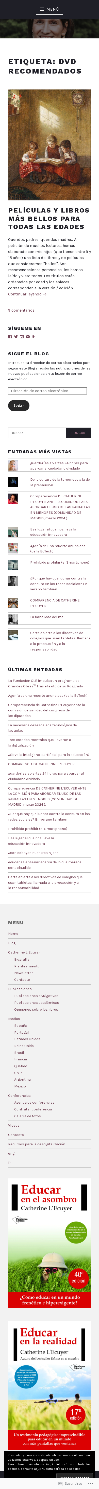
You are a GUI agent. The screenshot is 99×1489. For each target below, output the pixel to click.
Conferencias (19, 1096)
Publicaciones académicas (36, 1003)
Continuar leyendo (27, 294)
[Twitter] (16, 337)
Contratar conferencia (33, 1109)
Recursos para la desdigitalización (36, 1144)
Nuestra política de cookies (61, 1469)
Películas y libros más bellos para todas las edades (49, 218)
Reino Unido (24, 1046)
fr (9, 1162)
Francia (20, 1059)
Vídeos (14, 1125)
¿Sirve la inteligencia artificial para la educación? (49, 755)
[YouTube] (28, 337)
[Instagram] (22, 337)
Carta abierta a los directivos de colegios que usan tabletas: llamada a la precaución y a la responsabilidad (45, 882)
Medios (14, 1019)
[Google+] (34, 337)
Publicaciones (20, 989)
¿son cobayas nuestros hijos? (33, 853)
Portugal (21, 1032)
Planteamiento (27, 966)
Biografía (21, 959)
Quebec (20, 1066)
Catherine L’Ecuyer (24, 952)
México (20, 1086)
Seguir (18, 405)
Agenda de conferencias (34, 1102)
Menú (52, 9)
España (20, 1025)
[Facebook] (10, 337)
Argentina (22, 1079)
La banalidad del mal (47, 617)
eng (11, 1153)
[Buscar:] (49, 433)
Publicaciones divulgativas (36, 996)
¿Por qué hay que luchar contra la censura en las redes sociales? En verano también (58, 583)
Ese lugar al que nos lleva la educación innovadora (53, 532)
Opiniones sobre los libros (36, 1009)
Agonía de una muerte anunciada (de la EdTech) (48, 695)
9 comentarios (21, 310)
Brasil (19, 1053)
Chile (18, 1073)
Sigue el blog (28, 353)
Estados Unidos (27, 1039)
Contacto (22, 980)
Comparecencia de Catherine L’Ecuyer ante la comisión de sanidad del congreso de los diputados (46, 710)
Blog (11, 943)
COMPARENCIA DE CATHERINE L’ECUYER (41, 764)
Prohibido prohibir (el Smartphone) (59, 562)
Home (13, 934)
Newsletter (23, 973)
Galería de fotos (27, 1116)
